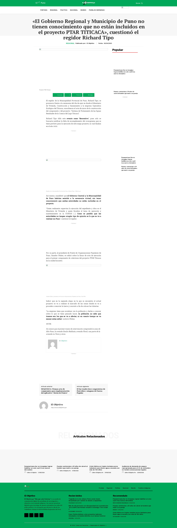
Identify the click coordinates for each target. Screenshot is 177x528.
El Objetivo (90, 43)
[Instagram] (31, 515)
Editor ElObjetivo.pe (65, 470)
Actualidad (116, 516)
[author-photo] (25, 472)
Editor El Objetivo (32, 472)
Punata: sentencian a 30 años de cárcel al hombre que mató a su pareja (126, 92)
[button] (139, 3)
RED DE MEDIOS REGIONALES (120, 503)
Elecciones (72, 511)
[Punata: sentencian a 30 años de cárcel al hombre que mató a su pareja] (125, 83)
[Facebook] (26, 515)
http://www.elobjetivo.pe (58, 407)
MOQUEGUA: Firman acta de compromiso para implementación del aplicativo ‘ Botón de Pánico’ (55, 391)
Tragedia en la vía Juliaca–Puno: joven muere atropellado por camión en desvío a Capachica (85, 499)
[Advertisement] (73, 145)
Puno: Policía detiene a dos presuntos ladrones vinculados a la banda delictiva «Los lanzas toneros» (87, 515)
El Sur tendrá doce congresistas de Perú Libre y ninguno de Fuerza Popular (91, 391)
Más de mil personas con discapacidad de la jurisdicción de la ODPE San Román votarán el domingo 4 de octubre (88, 507)
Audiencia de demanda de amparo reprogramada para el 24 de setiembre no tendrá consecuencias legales (136, 468)
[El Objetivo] (43, 405)
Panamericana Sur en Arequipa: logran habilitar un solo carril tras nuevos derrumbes (124, 71)
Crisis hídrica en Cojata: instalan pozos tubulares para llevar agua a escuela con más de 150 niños (104, 468)
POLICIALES (72, 503)
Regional (70, 43)
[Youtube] (41, 515)
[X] (36, 515)
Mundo (115, 509)
